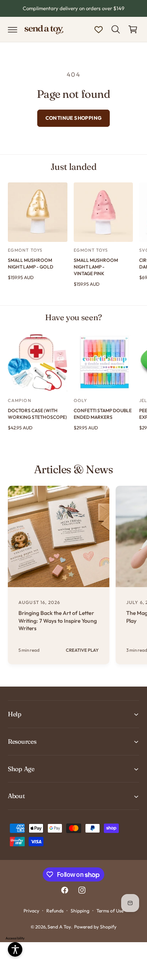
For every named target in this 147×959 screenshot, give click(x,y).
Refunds (55, 911)
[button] (12, 29)
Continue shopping (73, 118)
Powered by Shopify (95, 927)
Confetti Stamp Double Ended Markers (103, 413)
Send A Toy (59, 927)
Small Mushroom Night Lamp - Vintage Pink (96, 266)
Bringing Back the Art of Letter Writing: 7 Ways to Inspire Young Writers (57, 620)
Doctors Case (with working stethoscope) (37, 413)
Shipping (80, 911)
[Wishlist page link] (98, 29)
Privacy (31, 911)
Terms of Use (109, 911)
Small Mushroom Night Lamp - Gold (30, 263)
